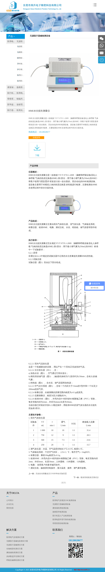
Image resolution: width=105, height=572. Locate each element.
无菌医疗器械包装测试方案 (17, 541)
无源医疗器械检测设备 (21, 41)
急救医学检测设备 (21, 87)
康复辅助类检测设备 (11, 87)
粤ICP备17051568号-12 (82, 570)
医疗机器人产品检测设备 (11, 93)
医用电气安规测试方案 (15, 537)
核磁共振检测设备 (21, 99)
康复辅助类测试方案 (14, 553)
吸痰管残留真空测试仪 (90, 477)
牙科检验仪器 (21, 64)
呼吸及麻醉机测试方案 (15, 560)
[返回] (63, 483)
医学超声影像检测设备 (11, 104)
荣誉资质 (10, 508)
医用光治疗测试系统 (21, 110)
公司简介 (10, 500)
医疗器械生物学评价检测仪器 (11, 110)
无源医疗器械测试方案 (15, 545)
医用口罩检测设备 (21, 75)
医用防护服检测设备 (21, 81)
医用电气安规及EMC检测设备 (11, 41)
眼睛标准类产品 (21, 58)
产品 (55, 493)
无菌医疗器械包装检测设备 (21, 52)
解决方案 (11, 529)
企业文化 (10, 504)
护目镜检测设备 (21, 69)
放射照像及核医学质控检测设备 (21, 104)
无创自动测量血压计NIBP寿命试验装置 (51, 474)
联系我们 (57, 529)
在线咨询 (36, 138)
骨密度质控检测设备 (11, 99)
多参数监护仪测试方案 (15, 556)
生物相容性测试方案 (14, 549)
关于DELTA (12, 493)
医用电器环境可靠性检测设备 (21, 93)
